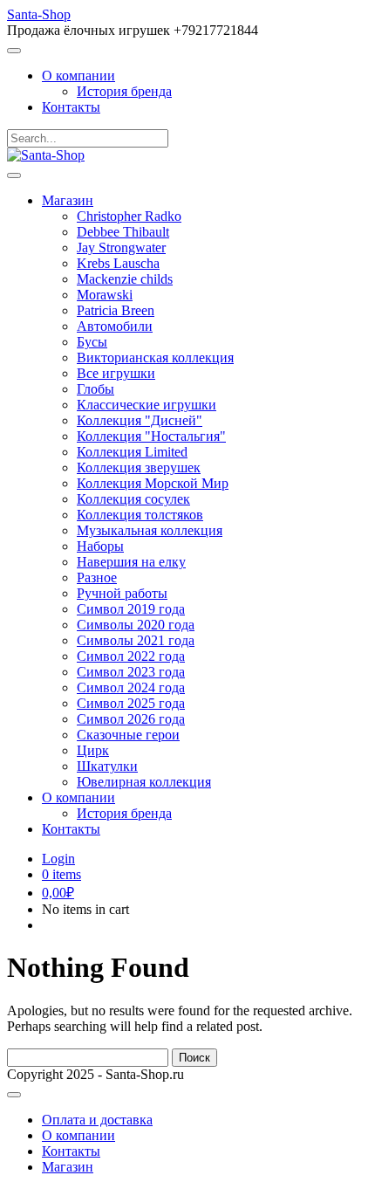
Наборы (100, 546)
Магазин (67, 200)
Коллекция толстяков (140, 514)
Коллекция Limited (132, 451)
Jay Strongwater (121, 247)
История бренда (124, 91)
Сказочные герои (128, 734)
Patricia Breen (115, 310)
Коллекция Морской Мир (152, 483)
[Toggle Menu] (14, 50)
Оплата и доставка (97, 1119)
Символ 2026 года (131, 718)
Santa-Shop (39, 14)
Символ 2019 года (131, 608)
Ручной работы (122, 593)
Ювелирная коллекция (144, 781)
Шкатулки (107, 766)
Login (58, 858)
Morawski (105, 294)
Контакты (71, 107)
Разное (97, 577)
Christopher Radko (129, 216)
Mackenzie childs (125, 278)
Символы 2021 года (135, 640)
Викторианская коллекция (155, 357)
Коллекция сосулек (133, 498)
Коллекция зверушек (139, 467)
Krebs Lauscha (118, 263)
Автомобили (115, 326)
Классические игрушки (146, 404)
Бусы (92, 341)
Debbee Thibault (123, 231)
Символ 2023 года (131, 671)
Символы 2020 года (135, 624)
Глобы (95, 388)
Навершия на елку (131, 561)
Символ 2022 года (131, 656)
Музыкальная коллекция (149, 530)
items (61, 874)
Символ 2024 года (131, 687)
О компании (78, 75)
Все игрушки (116, 373)
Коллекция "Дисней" (139, 420)
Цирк (93, 750)
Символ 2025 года (131, 703)
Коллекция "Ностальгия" (151, 436)
